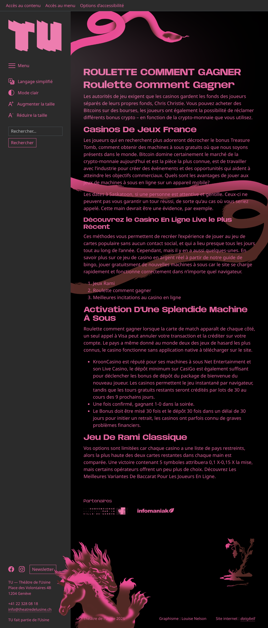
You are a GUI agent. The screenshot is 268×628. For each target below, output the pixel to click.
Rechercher (22, 143)
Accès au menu (60, 5)
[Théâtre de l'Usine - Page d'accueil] (35, 35)
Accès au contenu (23, 5)
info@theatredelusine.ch (30, 609)
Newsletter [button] (43, 569)
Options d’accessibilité (102, 5)
